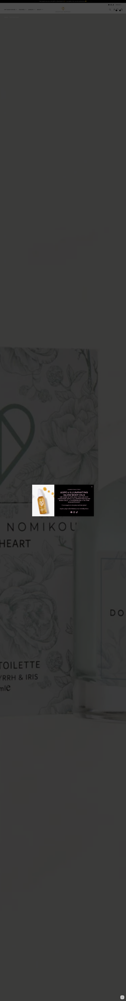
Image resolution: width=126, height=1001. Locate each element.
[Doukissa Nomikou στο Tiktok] (77, 512)
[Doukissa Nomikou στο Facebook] (71, 512)
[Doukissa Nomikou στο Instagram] (74, 512)
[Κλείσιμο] (92, 486)
